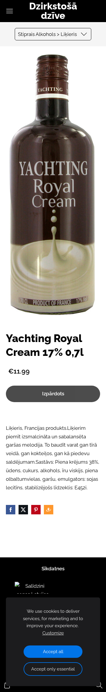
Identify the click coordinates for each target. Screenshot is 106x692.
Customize (53, 633)
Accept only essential (53, 669)
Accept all (53, 651)
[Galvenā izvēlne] (9, 11)
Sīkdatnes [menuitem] (53, 569)
